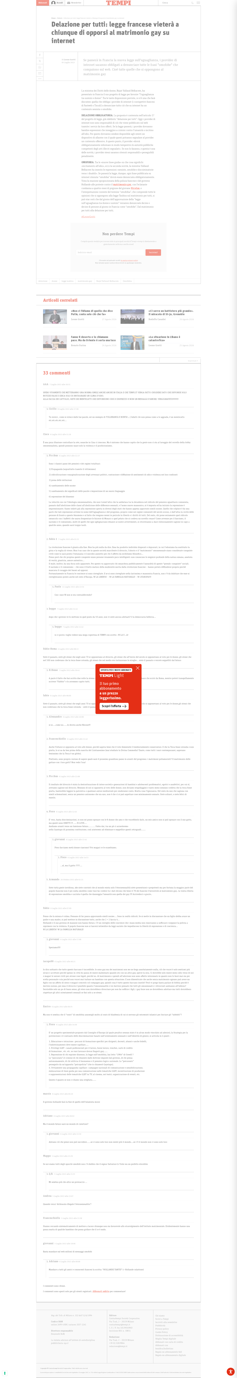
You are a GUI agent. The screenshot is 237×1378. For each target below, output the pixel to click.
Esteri (59, 18)
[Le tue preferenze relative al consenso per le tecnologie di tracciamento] (4, 1373)
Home (53, 18)
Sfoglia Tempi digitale (165, 1339)
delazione (42, 281)
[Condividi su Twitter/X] (39, 61)
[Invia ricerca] (192, 3)
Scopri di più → (193, 361)
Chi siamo (160, 1316)
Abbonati (42, 3)
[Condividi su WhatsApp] (39, 67)
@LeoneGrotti (88, 217)
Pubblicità (160, 1325)
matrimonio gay (122, 184)
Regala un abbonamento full (168, 1352)
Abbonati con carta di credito (169, 1342)
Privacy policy (162, 1329)
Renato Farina (78, 345)
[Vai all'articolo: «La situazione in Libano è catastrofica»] (132, 344)
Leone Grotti (77, 319)
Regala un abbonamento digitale (170, 1355)
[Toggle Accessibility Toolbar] (230, 1371)
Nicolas (135, 188)
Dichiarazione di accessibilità (169, 1335)
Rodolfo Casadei (157, 319)
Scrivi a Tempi (162, 1319)
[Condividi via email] (39, 73)
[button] (39, 79)
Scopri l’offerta (111, 706)
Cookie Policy (161, 1332)
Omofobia (127, 281)
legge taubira (68, 281)
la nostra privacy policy (129, 260)
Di (69, 60)
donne (54, 281)
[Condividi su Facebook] (39, 55)
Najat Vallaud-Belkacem (107, 281)
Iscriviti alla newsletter (166, 1322)
